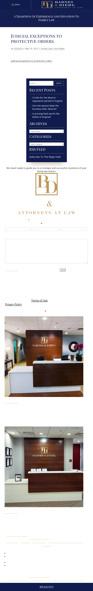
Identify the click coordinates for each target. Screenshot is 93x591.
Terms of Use (39, 300)
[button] (15, 5)
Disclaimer (11, 269)
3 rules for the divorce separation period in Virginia (47, 99)
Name (9, 223)
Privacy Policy (13, 304)
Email (37, 223)
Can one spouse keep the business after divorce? (45, 107)
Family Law (46, 48)
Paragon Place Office (17, 535)
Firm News (59, 48)
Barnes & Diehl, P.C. (39, 538)
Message (11, 236)
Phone (65, 223)
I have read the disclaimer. (27, 311)
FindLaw (46, 544)
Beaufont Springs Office (18, 424)
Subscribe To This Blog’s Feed (45, 156)
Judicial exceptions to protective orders (31, 60)
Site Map (25, 541)
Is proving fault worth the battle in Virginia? (45, 115)
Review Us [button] (13, 549)
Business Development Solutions (66, 541)
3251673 (18, 48)
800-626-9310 (46, 586)
